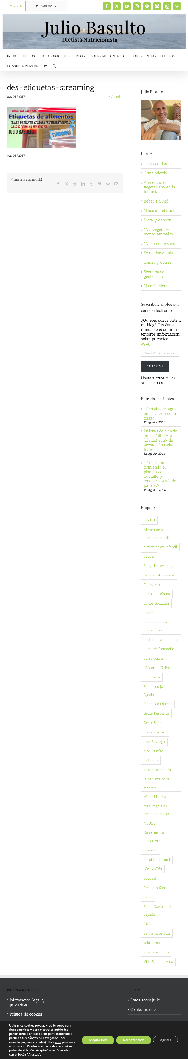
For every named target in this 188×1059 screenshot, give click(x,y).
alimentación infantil (160, 547)
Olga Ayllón (153, 869)
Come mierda (155, 173)
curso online (153, 658)
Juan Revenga (154, 741)
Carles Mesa (153, 584)
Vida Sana (152, 961)
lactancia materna (158, 769)
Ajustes (165, 1040)
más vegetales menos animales (157, 810)
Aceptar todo (98, 1040)
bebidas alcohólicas (159, 575)
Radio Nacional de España (158, 910)
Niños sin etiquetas (161, 210)
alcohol (149, 520)
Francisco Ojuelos (158, 704)
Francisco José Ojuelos (155, 690)
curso (173, 639)
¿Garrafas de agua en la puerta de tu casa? (160, 413)
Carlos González (156, 603)
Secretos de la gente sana (156, 274)
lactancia (151, 760)
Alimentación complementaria (157, 533)
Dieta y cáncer (157, 220)
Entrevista (152, 677)
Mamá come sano (159, 243)
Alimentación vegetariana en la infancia (159, 187)
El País (166, 667)
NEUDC (149, 823)
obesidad (151, 850)
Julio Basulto (153, 751)
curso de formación (159, 649)
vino (169, 961)
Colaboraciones (144, 1009)
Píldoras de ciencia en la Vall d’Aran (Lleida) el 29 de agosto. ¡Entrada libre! (160, 440)
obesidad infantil (157, 859)
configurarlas (61, 1050)
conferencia (153, 639)
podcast (150, 878)
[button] (54, 65)
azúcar (149, 556)
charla (149, 613)
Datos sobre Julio (145, 1000)
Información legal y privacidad (27, 1002)
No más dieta (156, 285)
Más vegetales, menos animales (158, 232)
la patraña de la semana (156, 783)
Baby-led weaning (159, 566)
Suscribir (155, 366)
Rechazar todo (133, 1040)
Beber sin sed (156, 201)
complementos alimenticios (155, 626)
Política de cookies (26, 1014)
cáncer (149, 667)
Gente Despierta (156, 713)
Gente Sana (153, 722)
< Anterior (115, 97)
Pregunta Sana (155, 887)
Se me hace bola (158, 252)
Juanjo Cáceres (155, 732)
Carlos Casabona (157, 594)
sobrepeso (152, 942)
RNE (147, 924)
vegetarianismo (156, 952)
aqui (145, 343)
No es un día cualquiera (154, 836)
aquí (58, 1042)
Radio (148, 897)
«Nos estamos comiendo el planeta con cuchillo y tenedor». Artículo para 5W (160, 474)
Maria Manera (155, 796)
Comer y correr (157, 262)
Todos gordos (155, 163)
